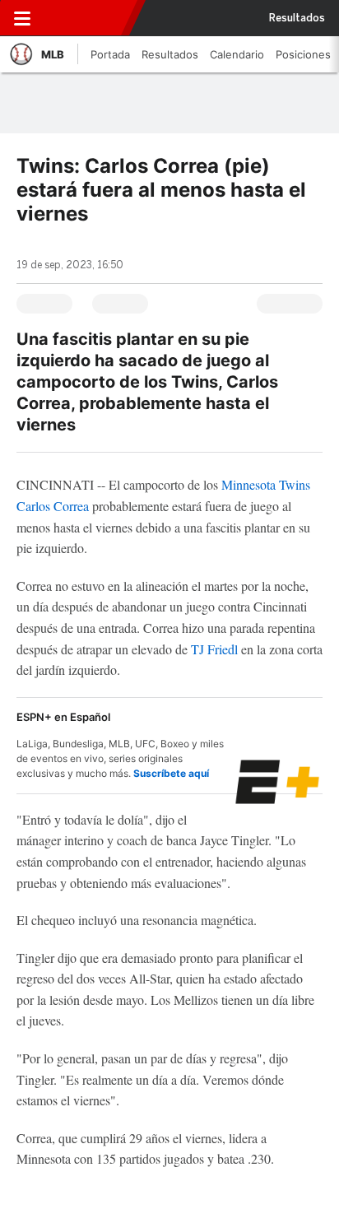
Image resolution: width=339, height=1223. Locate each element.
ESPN (88, 18)
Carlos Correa (52, 505)
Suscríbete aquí (171, 773)
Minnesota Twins (265, 484)
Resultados (297, 18)
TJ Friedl (214, 649)
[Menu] (22, 18)
